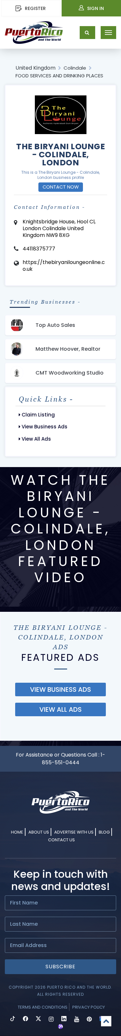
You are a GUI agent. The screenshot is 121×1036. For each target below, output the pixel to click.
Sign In (95, 8)
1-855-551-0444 (74, 758)
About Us (38, 832)
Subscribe (60, 966)
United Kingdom (35, 68)
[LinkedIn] (63, 1019)
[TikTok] (12, 1019)
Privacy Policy (88, 1007)
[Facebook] (25, 1019)
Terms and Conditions (42, 1007)
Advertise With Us (74, 832)
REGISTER (35, 8)
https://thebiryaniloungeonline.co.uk (64, 266)
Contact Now (61, 187)
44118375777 (39, 248)
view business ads (60, 689)
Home (17, 832)
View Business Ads (43, 426)
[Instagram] (51, 1019)
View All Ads (35, 438)
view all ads (60, 709)
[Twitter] (38, 1019)
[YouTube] (76, 1019)
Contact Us (61, 840)
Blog (104, 832)
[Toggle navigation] (108, 32)
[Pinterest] (89, 1019)
